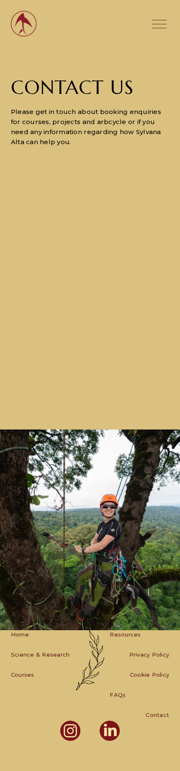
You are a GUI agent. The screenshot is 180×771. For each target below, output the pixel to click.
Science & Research (40, 654)
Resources (125, 634)
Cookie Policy (149, 674)
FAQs (118, 694)
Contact (157, 714)
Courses (22, 674)
